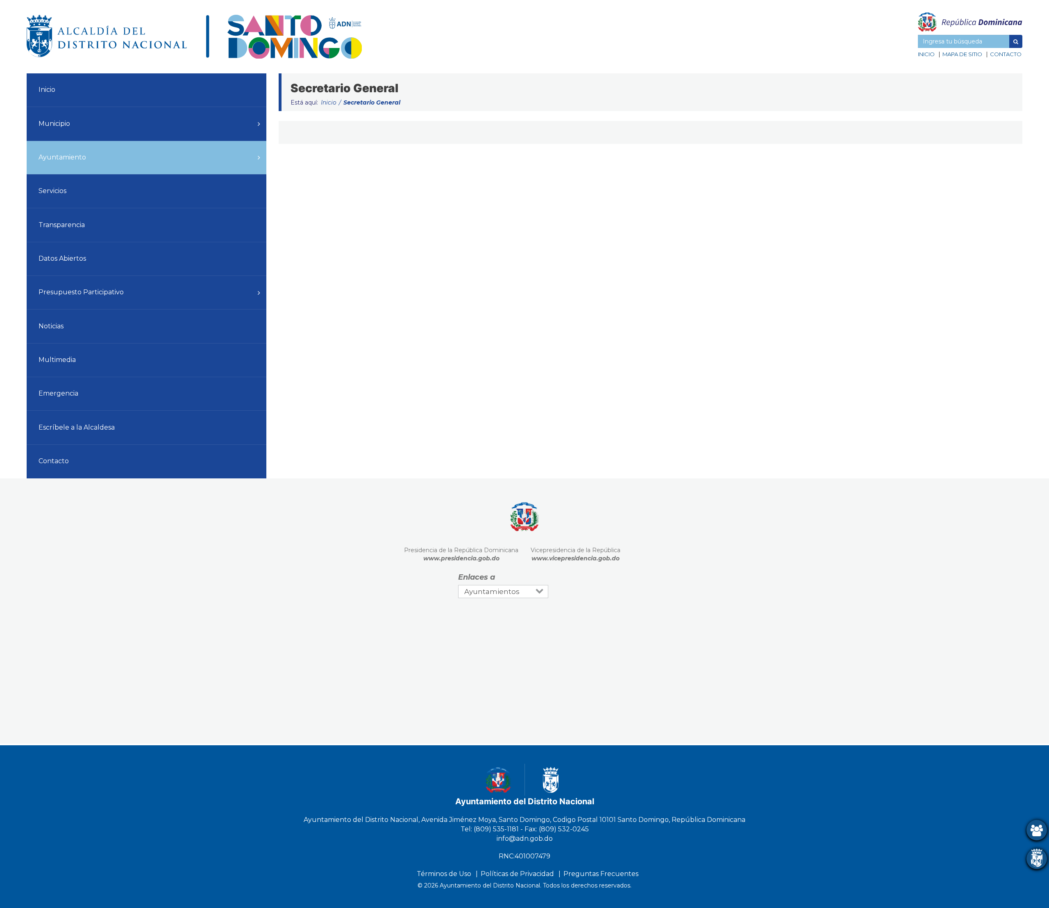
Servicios (52, 191)
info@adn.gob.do (525, 838)
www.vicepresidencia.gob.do (575, 558)
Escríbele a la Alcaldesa (77, 427)
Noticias (51, 326)
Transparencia (62, 225)
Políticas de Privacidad (517, 874)
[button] (1015, 41)
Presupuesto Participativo (81, 292)
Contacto (1006, 54)
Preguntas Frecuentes (600, 874)
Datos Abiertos (62, 258)
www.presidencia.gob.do (461, 558)
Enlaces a (476, 577)
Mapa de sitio (962, 54)
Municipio (54, 123)
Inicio (926, 54)
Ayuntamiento (62, 157)
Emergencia (58, 393)
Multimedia (57, 360)
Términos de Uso (444, 874)
